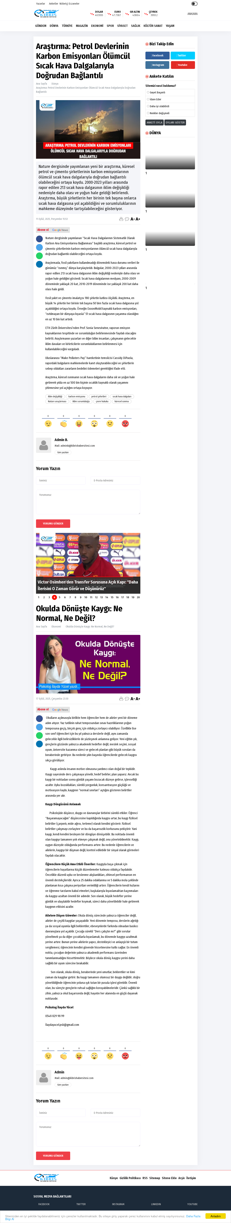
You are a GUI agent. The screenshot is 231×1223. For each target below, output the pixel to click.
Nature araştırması (57, 401)
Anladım (216, 1216)
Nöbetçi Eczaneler (69, 3)
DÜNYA (54, 26)
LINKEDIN (156, 1204)
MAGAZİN (82, 26)
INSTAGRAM (118, 1204)
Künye (114, 1178)
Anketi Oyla (154, 122)
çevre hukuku (102, 401)
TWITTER (81, 1204)
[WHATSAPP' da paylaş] (39, 255)
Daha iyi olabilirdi (159, 106)
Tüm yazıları (63, 452)
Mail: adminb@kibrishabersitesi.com (75, 445)
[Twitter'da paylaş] (39, 247)
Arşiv (181, 1178)
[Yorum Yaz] (127, 219)
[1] (170, 155)
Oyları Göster (175, 122)
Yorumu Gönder (53, 523)
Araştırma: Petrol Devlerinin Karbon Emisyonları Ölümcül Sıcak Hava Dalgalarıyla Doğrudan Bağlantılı (85, 89)
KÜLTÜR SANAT (153, 26)
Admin (59, 1072)
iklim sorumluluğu (81, 401)
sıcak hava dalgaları (122, 396)
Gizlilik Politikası (130, 1178)
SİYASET (122, 26)
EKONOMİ (97, 26)
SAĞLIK (135, 26)
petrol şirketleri (98, 396)
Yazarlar (40, 3)
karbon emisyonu (76, 396)
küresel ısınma (122, 401)
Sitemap (154, 1178)
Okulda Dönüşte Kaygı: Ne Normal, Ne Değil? (90, 626)
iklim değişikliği (55, 396)
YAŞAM (170, 26)
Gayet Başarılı (157, 92)
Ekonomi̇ (56, 626)
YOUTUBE (192, 1204)
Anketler (53, 3)
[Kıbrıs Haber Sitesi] (47, 13)
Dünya (55, 83)
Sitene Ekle (169, 1178)
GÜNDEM (40, 26)
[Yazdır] (121, 219)
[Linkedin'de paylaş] (39, 264)
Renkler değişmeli (159, 113)
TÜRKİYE (67, 26)
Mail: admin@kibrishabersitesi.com (74, 1078)
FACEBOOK (44, 1204)
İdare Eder (155, 99)
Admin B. (61, 439)
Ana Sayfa (41, 83)
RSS (145, 1178)
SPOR (110, 26)
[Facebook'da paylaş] (39, 239)
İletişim (191, 1178)
